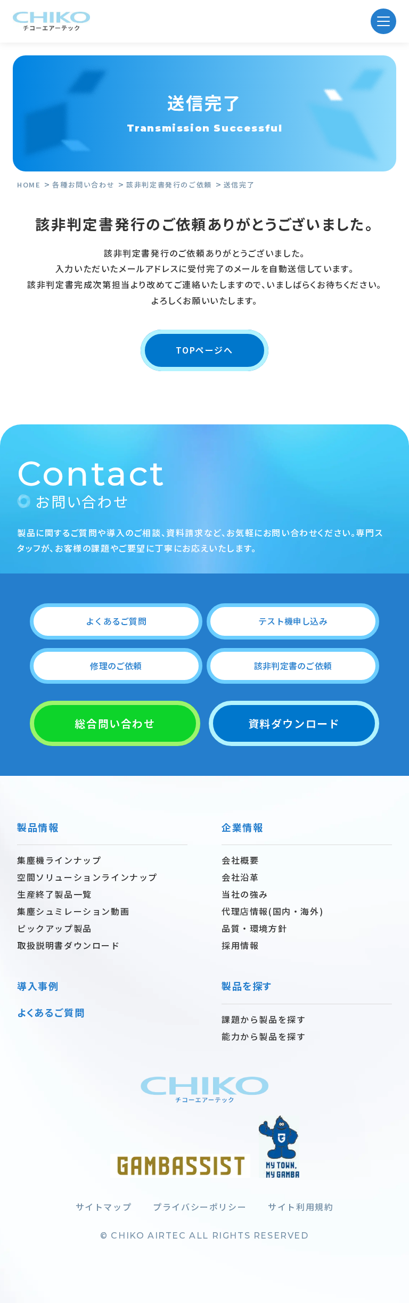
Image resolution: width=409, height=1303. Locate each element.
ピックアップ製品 (54, 928)
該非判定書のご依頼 (293, 665)
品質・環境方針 (254, 928)
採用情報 (240, 945)
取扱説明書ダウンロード (68, 945)
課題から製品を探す (264, 1019)
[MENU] (383, 21)
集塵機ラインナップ (59, 860)
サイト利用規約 (300, 1206)
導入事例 (38, 986)
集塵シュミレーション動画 (73, 911)
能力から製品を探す (264, 1036)
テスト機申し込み (293, 620)
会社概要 (240, 860)
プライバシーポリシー (200, 1206)
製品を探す (247, 986)
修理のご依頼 (116, 665)
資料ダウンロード (294, 723)
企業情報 (242, 827)
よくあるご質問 (116, 620)
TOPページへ (204, 349)
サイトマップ (104, 1206)
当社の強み (245, 894)
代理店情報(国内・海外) (272, 911)
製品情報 (38, 827)
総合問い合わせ (115, 723)
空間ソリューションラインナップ (87, 877)
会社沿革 (240, 877)
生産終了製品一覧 (54, 894)
